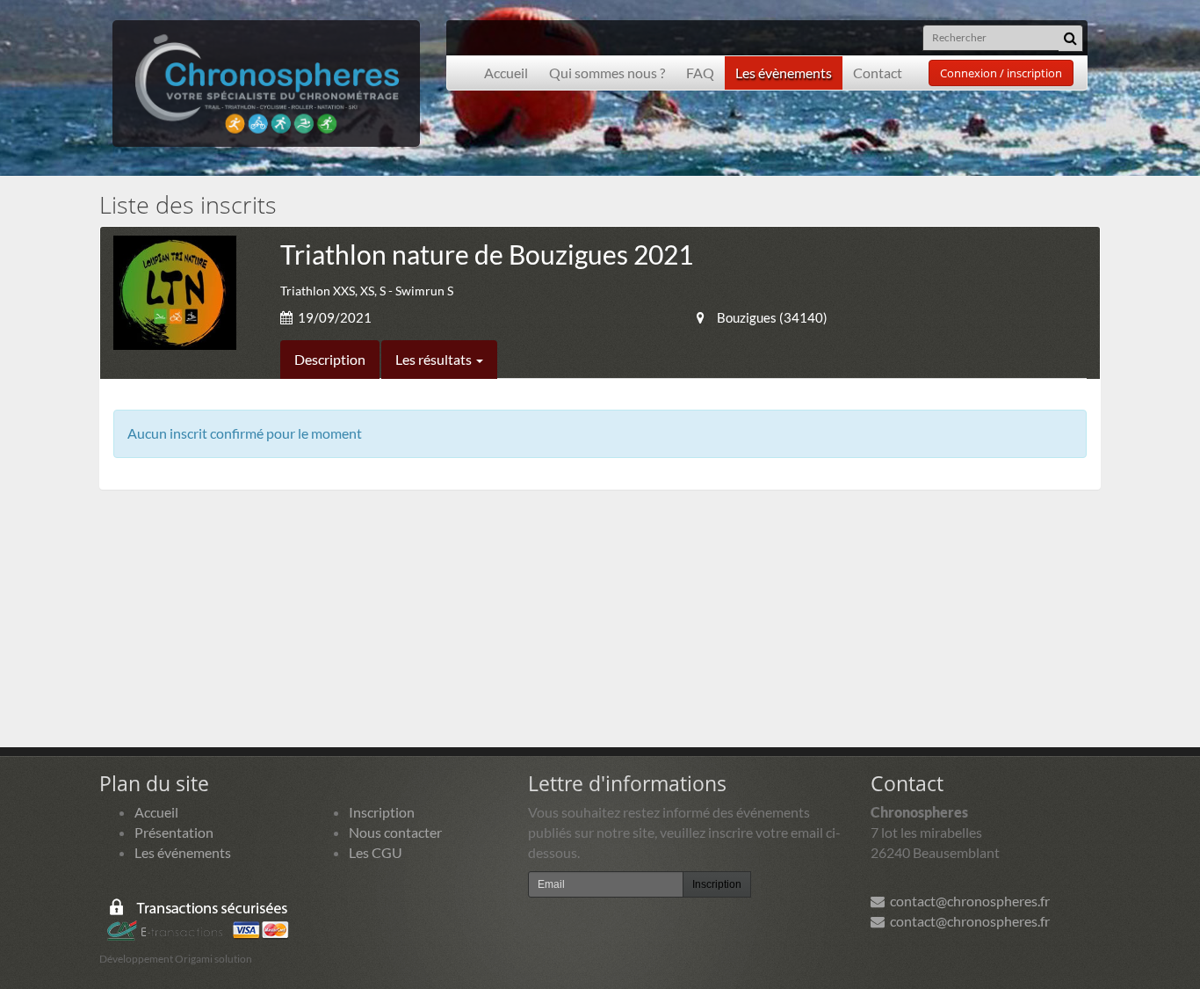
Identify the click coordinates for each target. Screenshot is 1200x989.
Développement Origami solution (175, 958)
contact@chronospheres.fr (967, 900)
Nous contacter (395, 832)
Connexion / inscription (1001, 73)
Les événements (182, 852)
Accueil (506, 72)
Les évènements (783, 72)
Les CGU (375, 852)
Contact (877, 72)
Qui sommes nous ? (607, 72)
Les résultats (434, 359)
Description (329, 359)
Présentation (173, 832)
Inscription (382, 812)
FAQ (700, 72)
